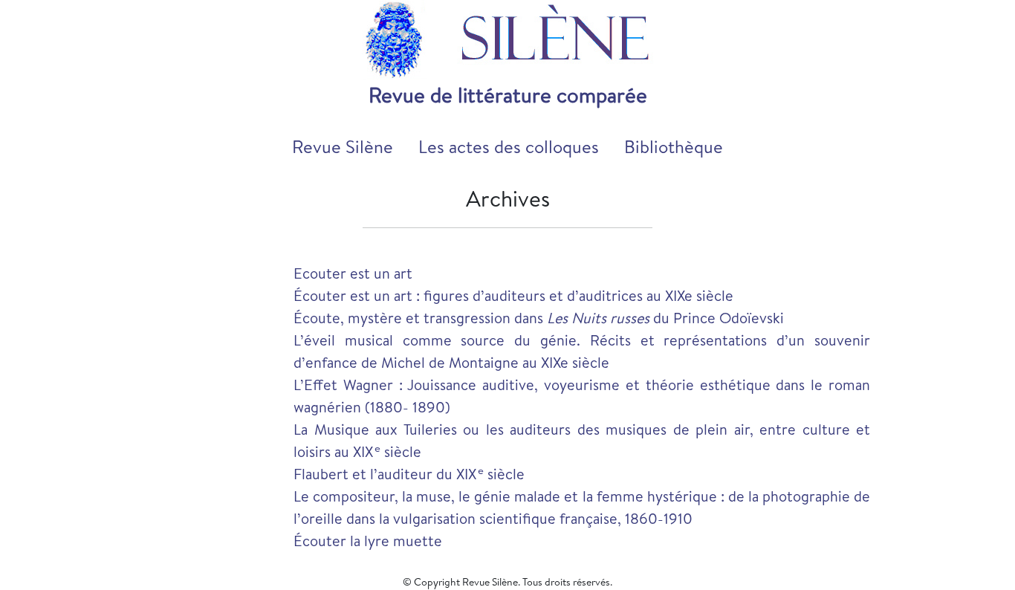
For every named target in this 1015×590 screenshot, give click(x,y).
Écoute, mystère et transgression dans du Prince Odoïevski (539, 318)
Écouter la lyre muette (368, 541)
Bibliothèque (673, 146)
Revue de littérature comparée (508, 94)
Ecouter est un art (353, 273)
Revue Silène (342, 146)
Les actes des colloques (508, 146)
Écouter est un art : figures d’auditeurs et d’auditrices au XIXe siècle (513, 295)
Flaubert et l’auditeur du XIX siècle (409, 474)
